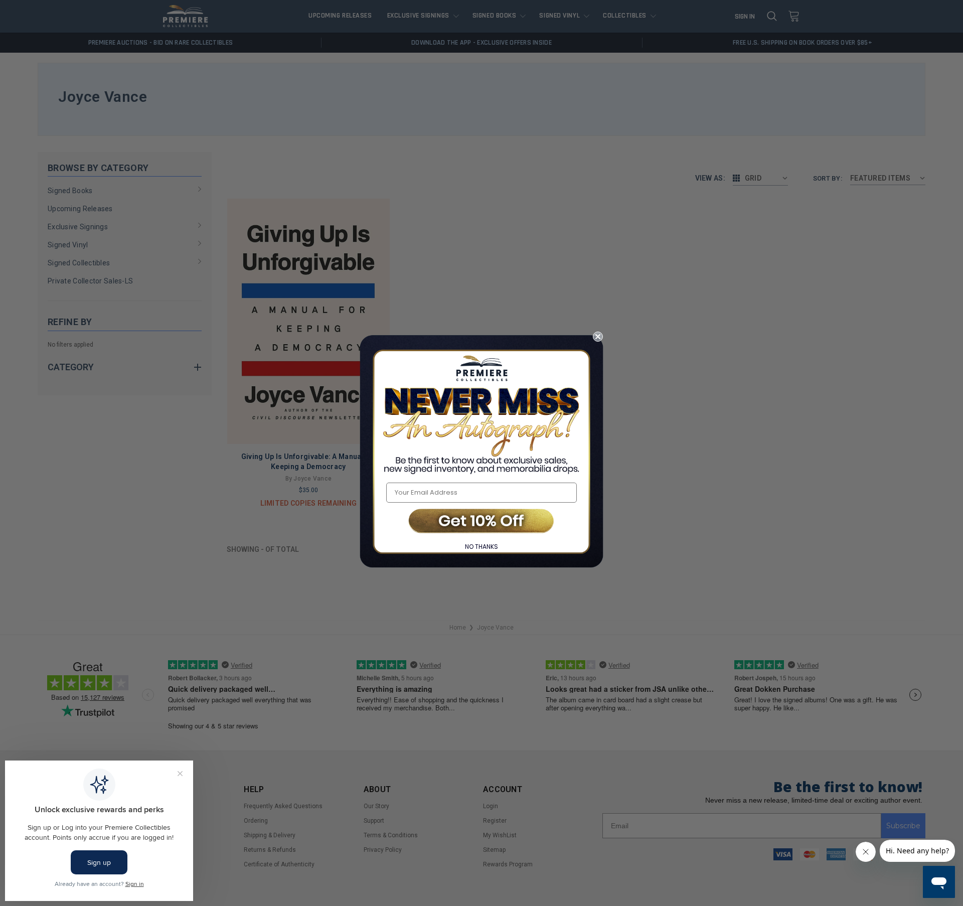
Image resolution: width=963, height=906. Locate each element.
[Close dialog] (598, 337)
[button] (481, 522)
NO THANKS (481, 546)
